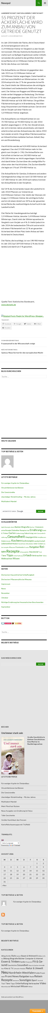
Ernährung (36, 529)
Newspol (5, 3)
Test (40, 552)
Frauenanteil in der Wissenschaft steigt (18, 342)
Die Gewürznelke (8, 492)
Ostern (40, 544)
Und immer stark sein (12, 733)
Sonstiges (25, 980)
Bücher (32, 527)
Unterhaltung (18, 555)
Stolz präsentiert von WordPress (12, 997)
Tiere (3, 555)
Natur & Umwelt (24, 13)
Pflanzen (12, 547)
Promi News (12, 976)
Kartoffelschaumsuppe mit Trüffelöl (15, 824)
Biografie (25, 527)
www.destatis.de (8, 304)
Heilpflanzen (42, 537)
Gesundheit (16, 537)
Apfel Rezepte (5, 527)
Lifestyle (17, 968)
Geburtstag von (30, 533)
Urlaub (27, 555)
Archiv (8, 956)
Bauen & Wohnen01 (29, 956)
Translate (17, 845)
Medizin (15, 544)
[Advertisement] (24, 275)
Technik (40, 980)
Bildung (6, 958)
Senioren (16, 980)
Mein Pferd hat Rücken (10, 806)
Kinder (8, 541)
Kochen (16, 540)
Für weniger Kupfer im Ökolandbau (15, 483)
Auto (12, 527)
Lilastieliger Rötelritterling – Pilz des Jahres (18, 497)
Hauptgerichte (31, 537)
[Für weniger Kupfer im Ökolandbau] (7, 461)
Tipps (9, 555)
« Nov (4, 885)
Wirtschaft (37, 13)
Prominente (19, 547)
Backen (18, 527)
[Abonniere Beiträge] (3, 914)
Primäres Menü (45, 3)
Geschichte (12, 965)
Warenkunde (5, 986)
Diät (27, 530)
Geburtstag (20, 533)
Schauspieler (24, 552)
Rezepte (13, 551)
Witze (31, 986)
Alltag (3, 956)
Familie (22, 962)
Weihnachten (6, 558)
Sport (34, 980)
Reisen (38, 976)
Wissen (16, 558)
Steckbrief (34, 552)
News (3, 588)
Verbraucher (37, 555)
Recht (32, 977)
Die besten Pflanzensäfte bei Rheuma (16, 579)
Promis (26, 547)
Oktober (4, 598)
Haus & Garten (34, 965)
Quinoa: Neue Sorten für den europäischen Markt (22, 351)
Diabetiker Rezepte (19, 530)
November (5, 593)
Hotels (3, 541)
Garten (12, 533)
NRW (36, 544)
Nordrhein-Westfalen (25, 544)
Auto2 (19, 956)
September (5, 607)
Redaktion (18, 36)
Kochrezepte (27, 540)
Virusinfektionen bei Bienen (12, 488)
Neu (4, 972)
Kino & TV (8, 968)
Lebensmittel (6, 544)
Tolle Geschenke (8, 815)
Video (45, 555)
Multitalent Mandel (9, 501)
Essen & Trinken (10, 961)
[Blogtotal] (17, 623)
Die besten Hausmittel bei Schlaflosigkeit (17, 575)
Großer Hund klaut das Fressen (13, 820)
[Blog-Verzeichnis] (6, 623)
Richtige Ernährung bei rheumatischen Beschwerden (22, 602)
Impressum (5, 584)
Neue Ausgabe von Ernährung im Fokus (17, 811)
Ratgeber (34, 547)
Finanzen (29, 962)
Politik (37, 973)
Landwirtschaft (9, 13)
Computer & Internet (34, 958)
